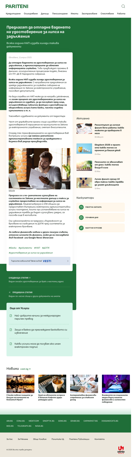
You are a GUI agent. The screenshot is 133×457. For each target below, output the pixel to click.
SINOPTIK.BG (48, 421)
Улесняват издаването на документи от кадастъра (37, 116)
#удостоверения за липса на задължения (30, 252)
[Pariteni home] (16, 6)
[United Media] (121, 450)
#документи (25, 247)
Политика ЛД (58, 439)
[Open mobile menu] (123, 6)
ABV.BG (9, 421)
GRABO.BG (75, 421)
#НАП (37, 247)
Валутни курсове (93, 228)
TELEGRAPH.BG (24, 426)
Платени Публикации (79, 439)
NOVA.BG (39, 426)
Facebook (18, 237)
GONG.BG (62, 421)
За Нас (9, 439)
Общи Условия (39, 439)
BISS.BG (10, 426)
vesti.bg (24, 369)
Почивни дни (91, 217)
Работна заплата (93, 207)
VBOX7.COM (34, 421)
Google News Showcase (41, 237)
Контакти (100, 439)
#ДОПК (45, 247)
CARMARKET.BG (91, 421)
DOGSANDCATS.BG (110, 421)
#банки (12, 247)
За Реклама (23, 439)
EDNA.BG (21, 421)
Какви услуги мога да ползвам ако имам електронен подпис (38, 345)
